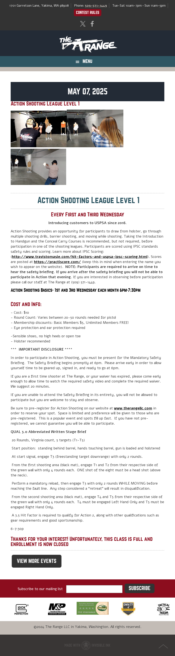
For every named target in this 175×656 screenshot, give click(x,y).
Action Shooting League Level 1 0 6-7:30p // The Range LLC (87, 43)
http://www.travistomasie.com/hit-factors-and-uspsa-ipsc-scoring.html (79, 256)
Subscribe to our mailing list (40, 588)
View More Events (36, 561)
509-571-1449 (96, 5)
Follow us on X (83, 23)
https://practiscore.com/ (57, 261)
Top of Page (163, 646)
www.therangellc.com (133, 408)
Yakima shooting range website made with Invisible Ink (87, 645)
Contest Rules (87, 12)
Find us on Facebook (92, 23)
